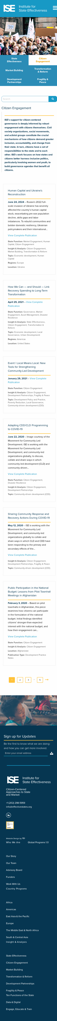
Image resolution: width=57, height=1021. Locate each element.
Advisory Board (14, 870)
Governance (29, 312)
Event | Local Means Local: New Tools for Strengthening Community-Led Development (26, 366)
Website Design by (14, 838)
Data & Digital (13, 1002)
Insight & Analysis (16, 942)
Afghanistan (23, 651)
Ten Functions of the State (20, 995)
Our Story (11, 856)
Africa (9, 902)
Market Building (14, 70)
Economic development (25, 255)
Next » (47, 681)
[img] (50, 753)
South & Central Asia (17, 937)
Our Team (11, 863)
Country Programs (16, 889)
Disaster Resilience (17, 483)
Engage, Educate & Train (19, 1009)
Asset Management (30, 315)
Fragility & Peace (42, 81)
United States (23, 343)
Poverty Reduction (16, 402)
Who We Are (13, 842)
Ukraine (21, 267)
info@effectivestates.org (19, 806)
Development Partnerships (14, 81)
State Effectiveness (14, 60)
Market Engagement (32, 241)
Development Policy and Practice (29, 399)
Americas (21, 339)
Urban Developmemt (30, 335)
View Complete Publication (22, 235)
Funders (10, 877)
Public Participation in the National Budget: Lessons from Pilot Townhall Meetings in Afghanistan (29, 591)
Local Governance (34, 402)
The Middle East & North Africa (22, 930)
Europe (20, 263)
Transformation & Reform (42, 70)
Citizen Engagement (43, 60)
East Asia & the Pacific (17, 916)
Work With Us (13, 884)
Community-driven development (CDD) (26, 405)
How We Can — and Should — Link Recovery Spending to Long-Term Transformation (28, 290)
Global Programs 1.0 (38, 842)
